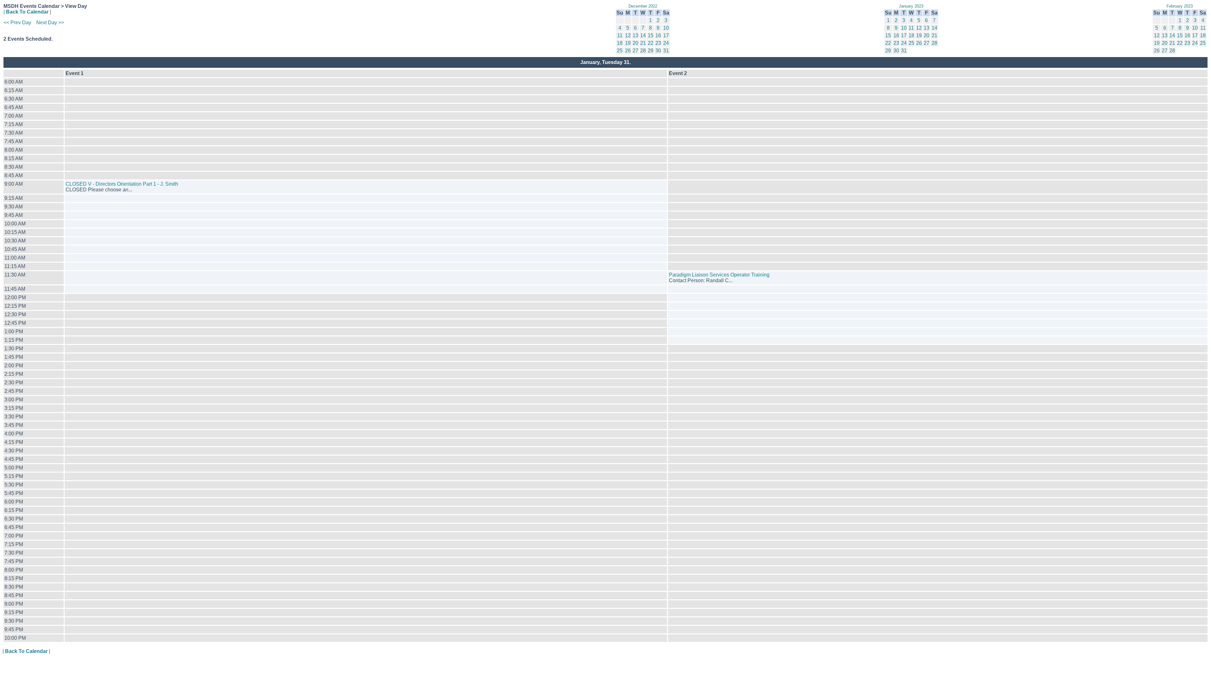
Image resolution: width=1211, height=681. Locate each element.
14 (643, 35)
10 (666, 28)
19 (628, 43)
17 (666, 35)
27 (635, 50)
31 (666, 50)
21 (643, 43)
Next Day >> (50, 22)
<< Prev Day (17, 22)
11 (620, 35)
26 (628, 50)
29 (650, 50)
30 (658, 50)
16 (658, 35)
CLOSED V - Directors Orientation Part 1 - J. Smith (122, 184)
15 (650, 35)
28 (643, 50)
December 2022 (643, 6)
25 (620, 50)
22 (650, 43)
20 (635, 43)
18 (620, 43)
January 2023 (911, 6)
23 (658, 43)
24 (666, 43)
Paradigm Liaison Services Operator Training (719, 274)
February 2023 (1180, 6)
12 (628, 35)
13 (635, 35)
